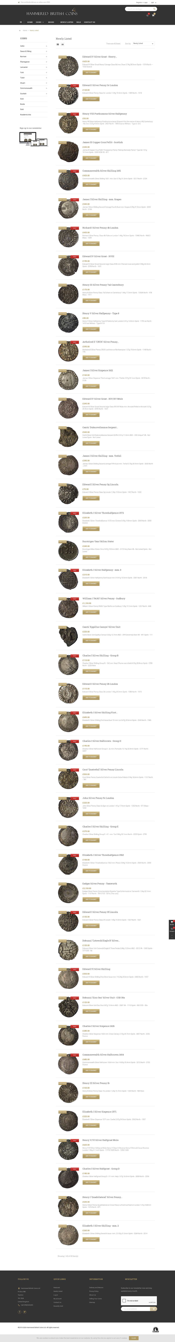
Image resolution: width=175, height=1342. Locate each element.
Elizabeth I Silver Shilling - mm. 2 (100, 1225)
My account (58, 1299)
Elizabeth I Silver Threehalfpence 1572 (103, 512)
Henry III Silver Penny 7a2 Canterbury (103, 284)
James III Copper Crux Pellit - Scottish (102, 142)
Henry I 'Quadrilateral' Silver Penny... (102, 1197)
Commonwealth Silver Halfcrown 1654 (103, 1054)
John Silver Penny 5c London (98, 798)
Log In (56, 1295)
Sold (22, 99)
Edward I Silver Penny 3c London (100, 85)
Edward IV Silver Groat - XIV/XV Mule (102, 398)
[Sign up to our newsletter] (34, 136)
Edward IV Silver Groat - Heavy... (99, 56)
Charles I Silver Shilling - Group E (100, 826)
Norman (23, 57)
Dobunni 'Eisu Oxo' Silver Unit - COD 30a (103, 997)
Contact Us (57, 1302)
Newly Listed (143, 43)
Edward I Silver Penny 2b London (100, 683)
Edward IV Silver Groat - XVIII (98, 256)
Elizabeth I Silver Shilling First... (100, 712)
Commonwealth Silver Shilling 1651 (101, 170)
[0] (147, 16)
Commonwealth (26, 88)
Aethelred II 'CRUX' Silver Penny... (100, 341)
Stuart (22, 83)
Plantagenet (25, 62)
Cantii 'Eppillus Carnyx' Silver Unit (101, 626)
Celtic (22, 46)
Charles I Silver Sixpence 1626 (98, 1026)
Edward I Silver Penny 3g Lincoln (100, 484)
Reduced (57, 1287)
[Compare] (55, 63)
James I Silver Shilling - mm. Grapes (101, 199)
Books (22, 104)
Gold (22, 109)
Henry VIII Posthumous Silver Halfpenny (104, 113)
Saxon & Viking (25, 51)
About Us (92, 1295)
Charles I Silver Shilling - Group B (100, 655)
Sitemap (92, 1302)
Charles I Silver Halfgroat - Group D (101, 1168)
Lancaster (24, 67)
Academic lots (25, 115)
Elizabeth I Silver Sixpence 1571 (99, 1111)
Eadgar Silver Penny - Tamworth (99, 883)
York (22, 72)
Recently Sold (58, 1306)
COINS (23, 38)
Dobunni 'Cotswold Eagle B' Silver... (101, 940)
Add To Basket (91, 72)
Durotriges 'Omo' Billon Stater (98, 541)
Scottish (23, 94)
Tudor (22, 78)
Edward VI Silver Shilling (96, 969)
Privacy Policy (93, 1291)
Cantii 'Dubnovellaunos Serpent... (100, 427)
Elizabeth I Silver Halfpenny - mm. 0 (101, 569)
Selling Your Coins (95, 1299)
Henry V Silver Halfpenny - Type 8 (100, 313)
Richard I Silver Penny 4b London (100, 227)
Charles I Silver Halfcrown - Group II (101, 740)
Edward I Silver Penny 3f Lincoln (100, 912)
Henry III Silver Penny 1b (96, 1083)
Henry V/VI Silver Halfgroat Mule (100, 1140)
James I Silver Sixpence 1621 (97, 370)
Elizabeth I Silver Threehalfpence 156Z (103, 855)
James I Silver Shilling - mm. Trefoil (101, 455)
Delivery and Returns (96, 1287)
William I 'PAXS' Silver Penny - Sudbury (103, 598)
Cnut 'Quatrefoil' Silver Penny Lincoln (102, 769)
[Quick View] (55, 58)
